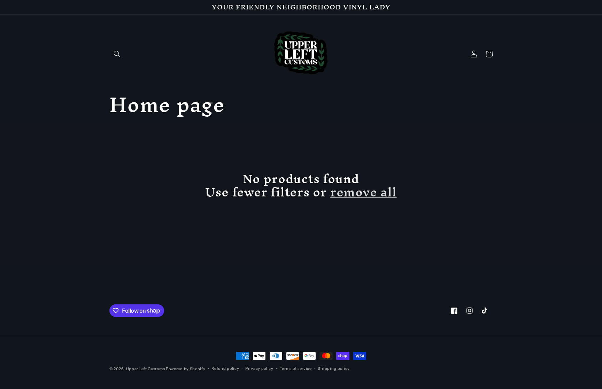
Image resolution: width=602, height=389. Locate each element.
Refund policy (225, 368)
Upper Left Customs (145, 368)
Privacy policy (259, 368)
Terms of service (296, 368)
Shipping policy (334, 368)
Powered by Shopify (186, 368)
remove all (363, 192)
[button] (117, 54)
